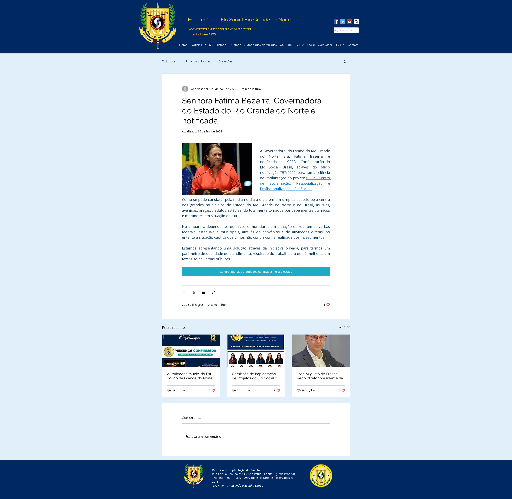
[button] (345, 61)
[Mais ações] (327, 88)
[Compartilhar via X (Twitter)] (194, 292)
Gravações (225, 61)
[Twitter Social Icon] (342, 21)
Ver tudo (344, 327)
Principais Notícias (198, 61)
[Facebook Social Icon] (336, 21)
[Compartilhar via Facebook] (184, 292)
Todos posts (170, 61)
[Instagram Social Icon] (356, 21)
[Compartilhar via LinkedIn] (203, 292)
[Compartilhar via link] (213, 292)
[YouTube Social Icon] (349, 21)
